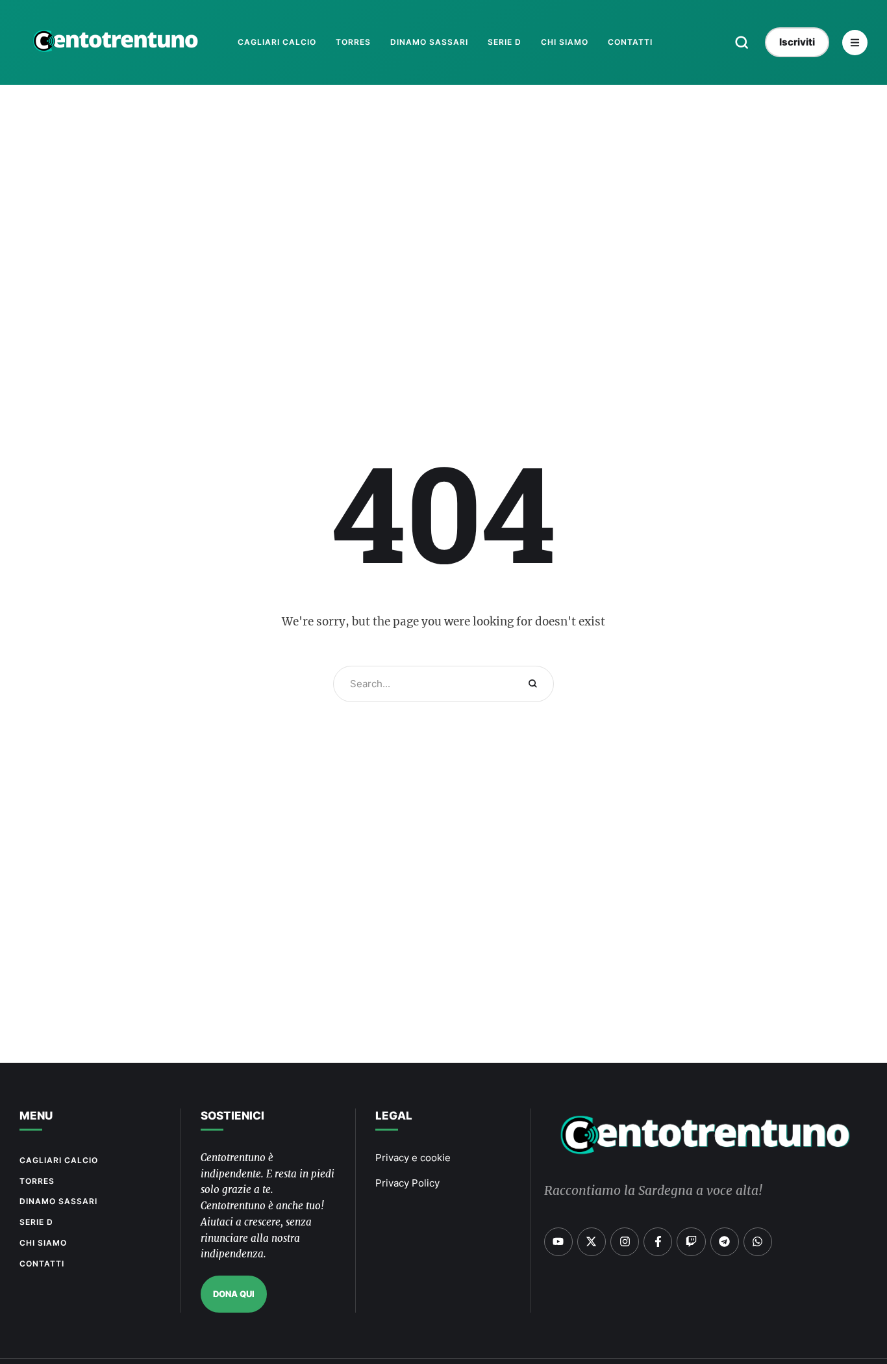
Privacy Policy (407, 1183)
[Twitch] (691, 1241)
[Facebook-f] (657, 1241)
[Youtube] (558, 1241)
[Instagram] (624, 1241)
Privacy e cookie (413, 1157)
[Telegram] (724, 1241)
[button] (742, 42)
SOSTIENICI (232, 1115)
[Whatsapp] (757, 1241)
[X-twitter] (591, 1241)
